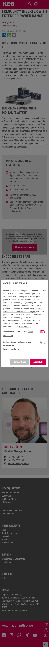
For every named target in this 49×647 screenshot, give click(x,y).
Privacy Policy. (25, 326)
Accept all (38, 362)
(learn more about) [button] (11, 349)
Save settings (19, 362)
